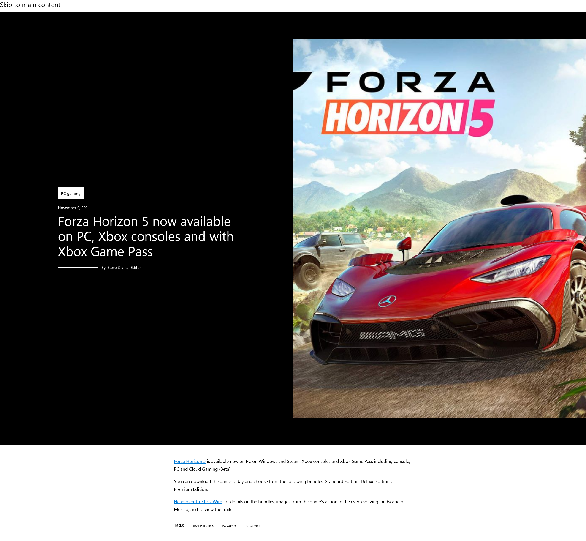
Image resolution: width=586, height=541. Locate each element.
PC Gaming (252, 525)
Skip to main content (30, 4)
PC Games (229, 525)
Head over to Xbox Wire (198, 501)
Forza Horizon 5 (190, 461)
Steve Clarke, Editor (124, 267)
